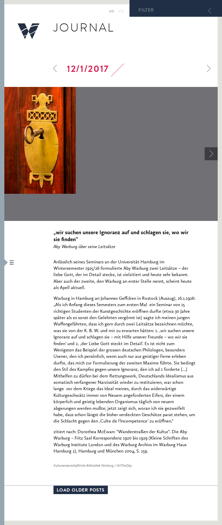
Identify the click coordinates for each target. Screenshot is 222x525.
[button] (2, 262)
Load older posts (81, 490)
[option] (111, 140)
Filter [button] (146, 10)
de (111, 12)
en (121, 12)
